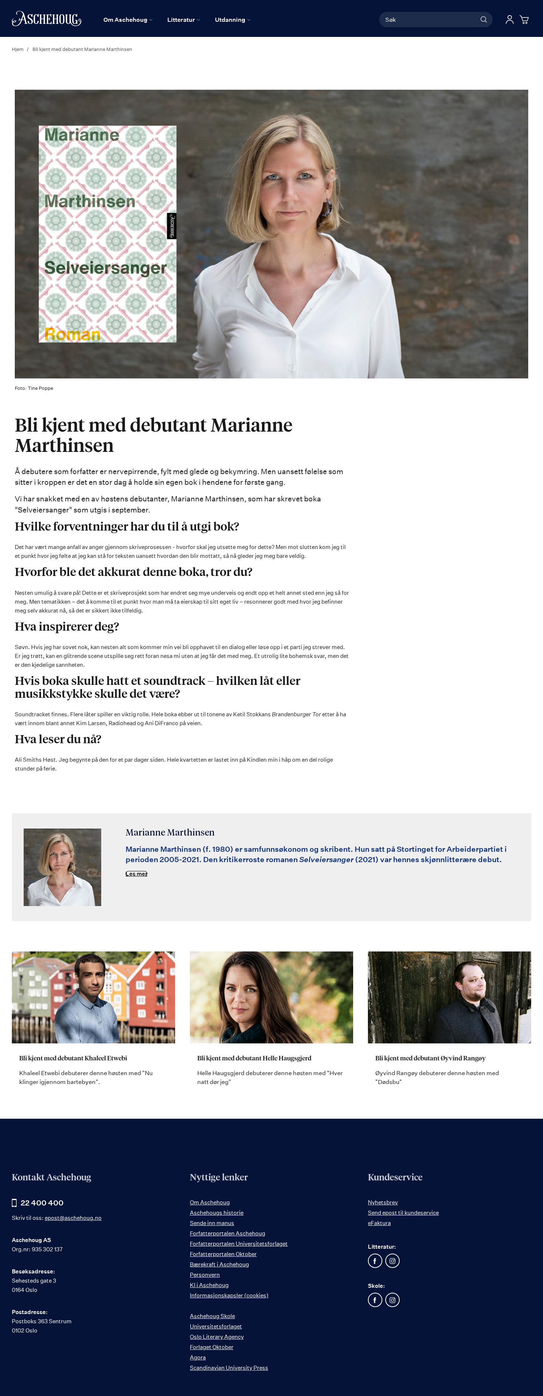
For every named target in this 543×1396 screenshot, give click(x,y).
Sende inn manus (212, 1223)
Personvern (205, 1274)
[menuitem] (128, 19)
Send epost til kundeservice (403, 1212)
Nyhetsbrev (383, 1202)
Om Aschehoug (210, 1202)
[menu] (177, 19)
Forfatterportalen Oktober (223, 1254)
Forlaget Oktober (211, 1347)
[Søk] (484, 19)
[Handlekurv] (525, 19)
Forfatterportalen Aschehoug (227, 1233)
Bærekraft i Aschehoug (219, 1264)
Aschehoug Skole (212, 1316)
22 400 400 (42, 1202)
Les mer (136, 874)
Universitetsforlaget (216, 1326)
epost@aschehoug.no (73, 1217)
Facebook (375, 1260)
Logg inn (510, 19)
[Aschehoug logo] (46, 18)
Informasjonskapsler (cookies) (229, 1295)
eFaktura (379, 1223)
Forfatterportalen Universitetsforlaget (239, 1243)
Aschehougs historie (216, 1212)
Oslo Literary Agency (217, 1336)
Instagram (392, 1260)
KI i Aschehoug (209, 1285)
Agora (198, 1357)
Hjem (18, 49)
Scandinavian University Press (229, 1367)
